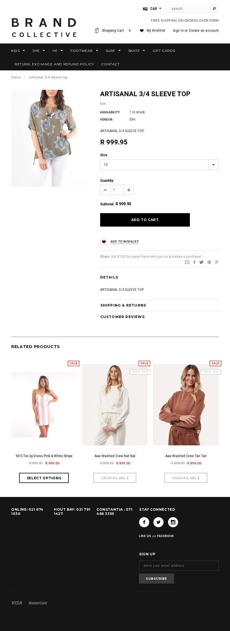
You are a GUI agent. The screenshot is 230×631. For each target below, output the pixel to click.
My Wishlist (156, 31)
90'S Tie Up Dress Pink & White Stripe (44, 456)
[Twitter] (201, 262)
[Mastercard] (38, 603)
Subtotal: (107, 204)
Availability (110, 112)
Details (109, 277)
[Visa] (16, 603)
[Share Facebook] (194, 262)
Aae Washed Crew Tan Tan (186, 456)
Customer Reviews (122, 317)
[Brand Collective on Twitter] (158, 522)
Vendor (106, 119)
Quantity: (107, 181)
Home (15, 77)
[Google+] (217, 262)
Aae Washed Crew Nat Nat (115, 456)
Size (103, 155)
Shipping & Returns (123, 305)
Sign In (178, 31)
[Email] (187, 262)
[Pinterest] (209, 262)
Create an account (204, 31)
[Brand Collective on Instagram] (173, 522)
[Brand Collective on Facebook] (144, 522)
